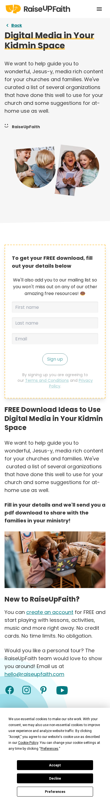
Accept (55, 765)
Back (16, 25)
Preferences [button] (49, 749)
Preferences (55, 792)
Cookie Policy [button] (28, 743)
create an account (49, 612)
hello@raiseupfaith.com (34, 674)
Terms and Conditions (47, 380)
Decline (55, 778)
